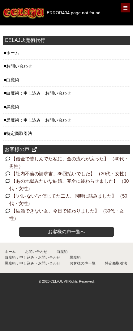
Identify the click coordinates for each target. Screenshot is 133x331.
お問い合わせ (19, 66)
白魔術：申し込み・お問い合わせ (38, 93)
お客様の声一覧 (83, 263)
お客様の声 (17, 149)
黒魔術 (12, 106)
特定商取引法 (19, 133)
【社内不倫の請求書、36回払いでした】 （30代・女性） (70, 173)
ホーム (12, 52)
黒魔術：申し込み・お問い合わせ (38, 120)
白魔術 (12, 79)
